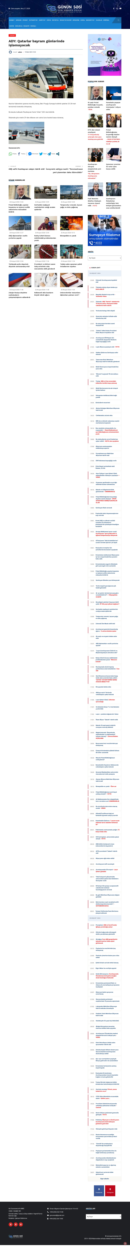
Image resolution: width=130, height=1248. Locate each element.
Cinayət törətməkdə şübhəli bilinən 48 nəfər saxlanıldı (107, 751)
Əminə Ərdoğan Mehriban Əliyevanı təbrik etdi (108, 409)
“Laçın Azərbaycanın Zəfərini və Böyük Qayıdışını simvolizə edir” (107, 651)
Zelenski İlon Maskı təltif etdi (105, 623)
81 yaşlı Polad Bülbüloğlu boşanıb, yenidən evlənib (95, 106)
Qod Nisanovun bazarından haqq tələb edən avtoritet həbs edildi (107, 679)
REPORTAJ (55, 20)
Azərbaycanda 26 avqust (107, 870)
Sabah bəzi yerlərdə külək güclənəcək (104, 1173)
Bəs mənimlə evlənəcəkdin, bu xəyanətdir (107, 431)
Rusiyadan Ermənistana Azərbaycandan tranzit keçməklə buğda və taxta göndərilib (107, 1075)
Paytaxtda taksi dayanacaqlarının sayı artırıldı (107, 514)
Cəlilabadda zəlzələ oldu (104, 415)
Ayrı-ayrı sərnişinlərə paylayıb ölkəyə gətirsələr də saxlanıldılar (107, 1059)
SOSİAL (82, 20)
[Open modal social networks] (58, 154)
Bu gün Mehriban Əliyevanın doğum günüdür (107, 896)
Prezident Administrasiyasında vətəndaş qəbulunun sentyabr (106, 1105)
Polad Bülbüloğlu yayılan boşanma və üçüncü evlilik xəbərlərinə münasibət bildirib (107, 573)
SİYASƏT (25, 20)
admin (20, 52)
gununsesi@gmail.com (57, 1215)
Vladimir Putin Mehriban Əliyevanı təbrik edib (107, 1014)
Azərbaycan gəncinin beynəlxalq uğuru (107, 630)
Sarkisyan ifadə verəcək (104, 508)
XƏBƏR (12, 35)
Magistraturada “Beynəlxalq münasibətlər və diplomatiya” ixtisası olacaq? (107, 735)
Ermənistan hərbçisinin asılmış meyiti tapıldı (106, 1067)
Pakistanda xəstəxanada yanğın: (108, 830)
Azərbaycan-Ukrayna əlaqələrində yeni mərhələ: (94, 171)
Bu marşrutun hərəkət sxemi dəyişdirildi (105, 324)
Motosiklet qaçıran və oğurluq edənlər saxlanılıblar (106, 1166)
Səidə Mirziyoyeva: (107, 976)
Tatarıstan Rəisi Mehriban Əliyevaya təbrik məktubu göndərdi (108, 360)
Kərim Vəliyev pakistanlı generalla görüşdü (107, 1113)
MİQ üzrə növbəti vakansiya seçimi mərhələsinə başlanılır (107, 422)
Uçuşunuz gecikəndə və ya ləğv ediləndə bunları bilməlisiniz (106, 483)
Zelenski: (107, 303)
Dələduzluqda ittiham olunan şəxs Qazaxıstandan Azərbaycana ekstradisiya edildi (107, 1051)
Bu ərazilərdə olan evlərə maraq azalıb (106, 807)
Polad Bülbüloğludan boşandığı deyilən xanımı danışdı (113, 137)
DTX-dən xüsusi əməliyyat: (95, 134)
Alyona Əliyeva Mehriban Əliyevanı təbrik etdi (107, 780)
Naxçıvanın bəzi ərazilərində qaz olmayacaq (107, 744)
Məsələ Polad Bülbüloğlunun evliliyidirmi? (105, 758)
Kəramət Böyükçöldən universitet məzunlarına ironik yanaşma (107, 773)
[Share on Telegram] (51, 154)
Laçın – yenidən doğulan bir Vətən (107, 714)
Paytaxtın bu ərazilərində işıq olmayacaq (106, 949)
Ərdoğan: (106, 941)
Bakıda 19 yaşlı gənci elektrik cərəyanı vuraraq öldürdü (105, 726)
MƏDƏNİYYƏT (90, 20)
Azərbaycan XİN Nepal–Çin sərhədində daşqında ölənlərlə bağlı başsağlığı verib (106, 339)
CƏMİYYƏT (42, 20)
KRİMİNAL (106, 20)
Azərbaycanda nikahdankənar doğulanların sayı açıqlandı (106, 1159)
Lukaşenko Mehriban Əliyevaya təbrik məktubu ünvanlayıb (106, 1007)
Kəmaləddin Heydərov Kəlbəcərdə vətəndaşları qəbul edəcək (107, 766)
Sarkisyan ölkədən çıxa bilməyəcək (108, 580)
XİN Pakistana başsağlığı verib (106, 460)
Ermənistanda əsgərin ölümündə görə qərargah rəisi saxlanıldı (106, 565)
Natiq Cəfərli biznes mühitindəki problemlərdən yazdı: (45, 238)
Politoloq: (107, 1121)
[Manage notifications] (125, 1243)
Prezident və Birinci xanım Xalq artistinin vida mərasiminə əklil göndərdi (44, 266)
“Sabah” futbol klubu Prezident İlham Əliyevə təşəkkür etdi (106, 331)
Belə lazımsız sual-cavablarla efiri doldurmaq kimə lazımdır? (107, 904)
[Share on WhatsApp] (12, 154)
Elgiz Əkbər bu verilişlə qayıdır (106, 968)
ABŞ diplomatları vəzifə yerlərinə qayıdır (107, 644)
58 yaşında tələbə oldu (103, 687)
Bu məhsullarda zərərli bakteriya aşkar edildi (107, 440)
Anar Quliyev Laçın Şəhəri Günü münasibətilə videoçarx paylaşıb (108, 475)
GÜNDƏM (18, 20)
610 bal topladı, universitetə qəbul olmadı (107, 838)
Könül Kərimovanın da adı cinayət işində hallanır (107, 389)
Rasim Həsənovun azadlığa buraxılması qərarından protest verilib (106, 1136)
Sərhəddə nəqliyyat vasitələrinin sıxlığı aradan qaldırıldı (44, 207)
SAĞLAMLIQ (18, 26)
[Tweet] (43, 154)
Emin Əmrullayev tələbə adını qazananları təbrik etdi (105, 1043)
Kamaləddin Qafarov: (107, 822)
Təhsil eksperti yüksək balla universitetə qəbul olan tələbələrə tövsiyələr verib (107, 878)
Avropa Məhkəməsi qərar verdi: (106, 533)
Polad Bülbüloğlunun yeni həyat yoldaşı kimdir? (106, 793)
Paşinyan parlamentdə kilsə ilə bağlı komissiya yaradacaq (106, 1151)
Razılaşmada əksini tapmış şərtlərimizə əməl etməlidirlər (107, 669)
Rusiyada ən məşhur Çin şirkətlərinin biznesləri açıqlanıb (107, 548)
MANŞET (12, 20)
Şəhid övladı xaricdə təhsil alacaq (107, 962)
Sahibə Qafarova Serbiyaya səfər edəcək (107, 353)
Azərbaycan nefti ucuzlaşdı (105, 864)
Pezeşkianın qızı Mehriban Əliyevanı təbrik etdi (105, 454)
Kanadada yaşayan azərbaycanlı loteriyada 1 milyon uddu (113, 106)
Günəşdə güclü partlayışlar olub (106, 1129)
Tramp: (106, 382)
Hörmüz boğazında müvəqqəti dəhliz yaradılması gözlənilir (106, 933)
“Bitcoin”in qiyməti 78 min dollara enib (107, 375)
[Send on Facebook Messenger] (33, 154)
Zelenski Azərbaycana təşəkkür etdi (106, 281)
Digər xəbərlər (104, 1178)
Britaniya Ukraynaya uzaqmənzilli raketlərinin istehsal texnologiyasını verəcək (107, 888)
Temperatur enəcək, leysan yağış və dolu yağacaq (107, 617)
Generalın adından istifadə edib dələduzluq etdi (106, 317)
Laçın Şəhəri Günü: (105, 700)
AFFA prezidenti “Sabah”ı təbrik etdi (106, 852)
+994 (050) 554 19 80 (56, 1212)
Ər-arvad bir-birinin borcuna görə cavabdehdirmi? (107, 595)
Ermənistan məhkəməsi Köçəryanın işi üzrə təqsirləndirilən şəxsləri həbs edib (107, 557)
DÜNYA (49, 20)
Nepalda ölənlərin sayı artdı (105, 295)
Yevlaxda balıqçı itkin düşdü (105, 310)
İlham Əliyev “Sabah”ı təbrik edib (107, 719)
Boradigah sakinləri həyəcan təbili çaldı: (107, 603)
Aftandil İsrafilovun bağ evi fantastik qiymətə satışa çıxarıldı (107, 814)
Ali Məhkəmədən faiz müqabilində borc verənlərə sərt (107, 800)
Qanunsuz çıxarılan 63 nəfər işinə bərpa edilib (113, 166)
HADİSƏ (11, 26)
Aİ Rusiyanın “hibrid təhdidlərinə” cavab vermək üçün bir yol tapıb (107, 541)
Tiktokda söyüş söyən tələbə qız (106, 288)
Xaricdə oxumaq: (106, 1090)
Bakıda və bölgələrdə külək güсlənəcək (105, 490)
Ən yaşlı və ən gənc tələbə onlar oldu (106, 637)
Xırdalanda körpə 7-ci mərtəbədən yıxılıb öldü (107, 708)
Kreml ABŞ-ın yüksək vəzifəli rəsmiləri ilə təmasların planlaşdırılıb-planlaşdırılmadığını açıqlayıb (107, 523)
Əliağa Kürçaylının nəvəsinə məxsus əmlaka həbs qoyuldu (106, 1027)
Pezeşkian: (106, 926)
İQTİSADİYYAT (33, 20)
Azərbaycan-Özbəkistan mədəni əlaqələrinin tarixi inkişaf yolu (107, 1035)
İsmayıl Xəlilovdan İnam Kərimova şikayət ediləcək (107, 912)
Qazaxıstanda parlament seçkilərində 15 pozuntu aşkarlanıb (107, 1000)
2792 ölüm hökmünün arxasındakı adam (107, 1097)
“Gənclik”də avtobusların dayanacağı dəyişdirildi (104, 1144)
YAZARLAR (99, 20)
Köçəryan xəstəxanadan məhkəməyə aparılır (104, 447)
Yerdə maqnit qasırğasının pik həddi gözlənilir (106, 587)
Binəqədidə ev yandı (68, 236)
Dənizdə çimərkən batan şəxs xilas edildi (107, 956)
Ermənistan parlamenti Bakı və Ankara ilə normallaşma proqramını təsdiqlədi (107, 985)
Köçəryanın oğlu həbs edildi (105, 858)
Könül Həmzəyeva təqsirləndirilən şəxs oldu (107, 368)
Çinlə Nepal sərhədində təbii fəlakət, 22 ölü (105, 467)
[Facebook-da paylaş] (21, 154)
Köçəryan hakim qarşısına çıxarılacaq (104, 993)
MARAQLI (33, 26)
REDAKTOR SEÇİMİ (66, 20)
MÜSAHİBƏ (76, 20)
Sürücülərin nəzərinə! (103, 402)
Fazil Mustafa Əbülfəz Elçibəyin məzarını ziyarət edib (94, 202)
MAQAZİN (26, 26)
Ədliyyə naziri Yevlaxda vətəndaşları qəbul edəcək (105, 693)
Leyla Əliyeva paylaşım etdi (107, 347)
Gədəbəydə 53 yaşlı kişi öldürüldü (107, 1021)
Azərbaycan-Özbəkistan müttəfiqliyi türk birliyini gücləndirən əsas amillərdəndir (113, 203)
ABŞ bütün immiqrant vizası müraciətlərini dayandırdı (105, 845)
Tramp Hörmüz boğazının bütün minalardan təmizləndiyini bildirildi (107, 1083)
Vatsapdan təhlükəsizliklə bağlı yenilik (106, 396)
